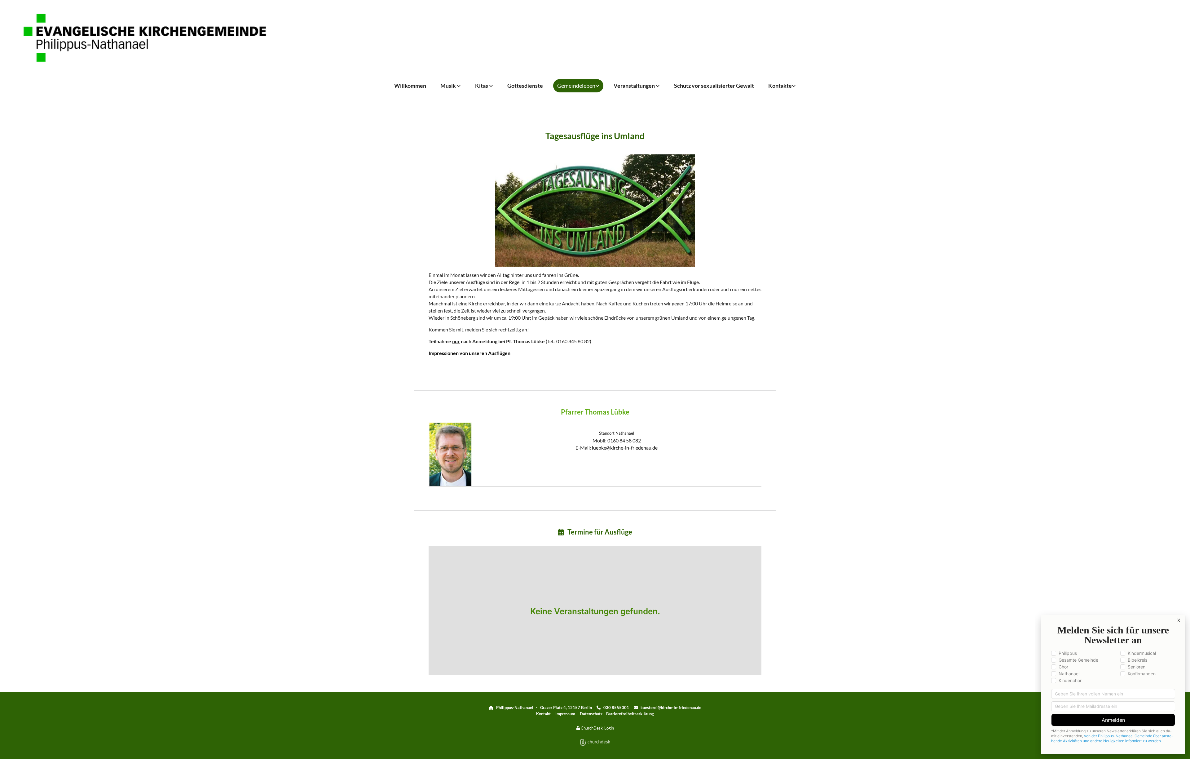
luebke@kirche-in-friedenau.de (625, 448)
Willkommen (410, 85)
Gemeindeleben (576, 85)
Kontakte (780, 85)
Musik (448, 85)
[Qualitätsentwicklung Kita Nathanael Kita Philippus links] (491, 85)
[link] (450, 85)
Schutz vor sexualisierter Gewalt (714, 85)
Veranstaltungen (635, 85)
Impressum (565, 713)
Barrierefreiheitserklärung (630, 713)
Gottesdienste (525, 85)
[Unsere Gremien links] (794, 85)
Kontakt (543, 713)
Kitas (482, 85)
